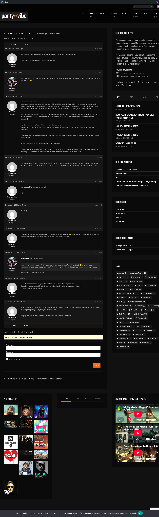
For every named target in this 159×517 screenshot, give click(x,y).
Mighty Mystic (136, 310)
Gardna (122, 298)
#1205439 (98, 278)
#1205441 (98, 252)
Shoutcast (139, 334)
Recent (87, 399)
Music (118, 218)
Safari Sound (124, 334)
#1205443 (98, 229)
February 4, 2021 (123, 109)
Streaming (140, 338)
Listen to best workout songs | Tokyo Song (136, 182)
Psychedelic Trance (126, 326)
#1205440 (98, 72)
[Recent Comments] (144, 96)
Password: (9, 352)
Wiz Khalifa (124, 347)
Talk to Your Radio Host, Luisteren (132, 186)
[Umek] (41, 470)
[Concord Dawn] (26, 452)
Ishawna (141, 306)
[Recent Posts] (118, 96)
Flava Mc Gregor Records (128, 293)
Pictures (142, 318)
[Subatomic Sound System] (41, 411)
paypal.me (127, 70)
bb (117, 178)
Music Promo (124, 314)
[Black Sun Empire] (41, 442)
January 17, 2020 (123, 129)
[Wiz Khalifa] (26, 468)
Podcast (135, 322)
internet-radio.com (137, 302)
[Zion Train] (26, 424)
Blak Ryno (137, 277)
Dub (139, 285)
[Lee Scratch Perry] (26, 411)
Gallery (114, 15)
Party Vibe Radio (126, 318)
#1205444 (98, 181)
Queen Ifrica (144, 326)
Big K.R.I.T (123, 277)
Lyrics (122, 310)
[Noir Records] (11, 442)
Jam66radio (121, 173)
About (91, 15)
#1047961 (98, 49)
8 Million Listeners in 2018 (127, 134)
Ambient (122, 273)
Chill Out (123, 281)
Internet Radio (125, 306)
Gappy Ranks (148, 293)
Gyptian (146, 298)
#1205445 (98, 158)
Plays (66, 399)
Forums (11, 34)
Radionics (120, 214)
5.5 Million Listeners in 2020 (128, 106)
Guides (134, 298)
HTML (122, 302)
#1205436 (98, 302)
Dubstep (122, 289)
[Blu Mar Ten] (26, 439)
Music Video (141, 314)
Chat (102, 14)
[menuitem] (2, 2)
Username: (10, 345)
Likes (77, 399)
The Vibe (22, 34)
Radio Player (124, 330)
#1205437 (98, 96)
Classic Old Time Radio (126, 169)
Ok (140, 513)
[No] (156, 513)
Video (133, 343)
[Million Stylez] (11, 424)
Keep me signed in (15, 359)
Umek (122, 343)
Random (98, 399)
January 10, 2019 (123, 146)
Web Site (120, 222)
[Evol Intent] (11, 457)
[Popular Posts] (131, 96)
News (146, 14)
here (117, 85)
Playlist (122, 322)
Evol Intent (136, 289)
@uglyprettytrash (27, 258)
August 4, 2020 (122, 121)
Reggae (150, 330)
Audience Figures (138, 273)
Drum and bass (125, 285)
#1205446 (98, 205)
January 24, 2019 (123, 138)
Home (82, 14)
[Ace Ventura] (41, 454)
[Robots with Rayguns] (41, 426)
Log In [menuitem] (7, 2)
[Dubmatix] (11, 488)
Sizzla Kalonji (125, 338)
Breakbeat (151, 277)
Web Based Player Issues (126, 143)
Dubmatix (151, 285)
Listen (124, 14)
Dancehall (137, 281)
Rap (137, 330)
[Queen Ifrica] (11, 410)
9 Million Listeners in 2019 (127, 126)
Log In (97, 365)
